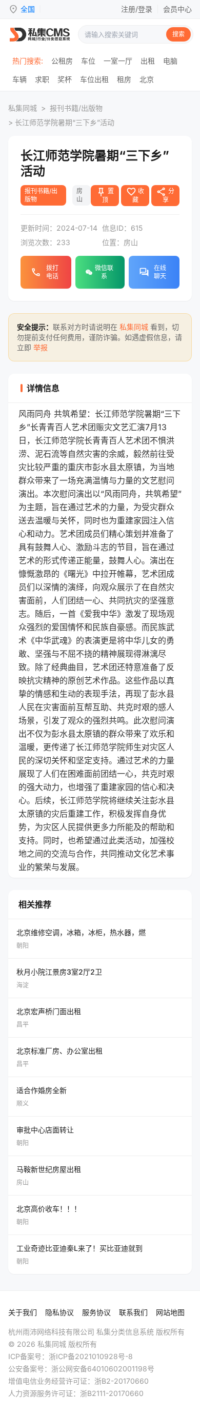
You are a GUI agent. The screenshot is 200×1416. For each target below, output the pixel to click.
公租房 (62, 60)
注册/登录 (136, 9)
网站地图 (170, 1312)
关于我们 (22, 1312)
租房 (124, 79)
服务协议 (96, 1312)
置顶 (105, 195)
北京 (146, 79)
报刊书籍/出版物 (76, 108)
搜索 (178, 34)
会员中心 (177, 9)
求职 (42, 79)
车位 (88, 60)
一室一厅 (118, 60)
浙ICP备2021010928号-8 (91, 1356)
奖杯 (64, 79)
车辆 (19, 79)
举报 (40, 347)
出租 (148, 60)
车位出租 (94, 79)
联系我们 (133, 1312)
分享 (165, 195)
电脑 (170, 60)
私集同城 (22, 108)
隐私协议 (59, 1312)
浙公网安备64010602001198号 (102, 1368)
